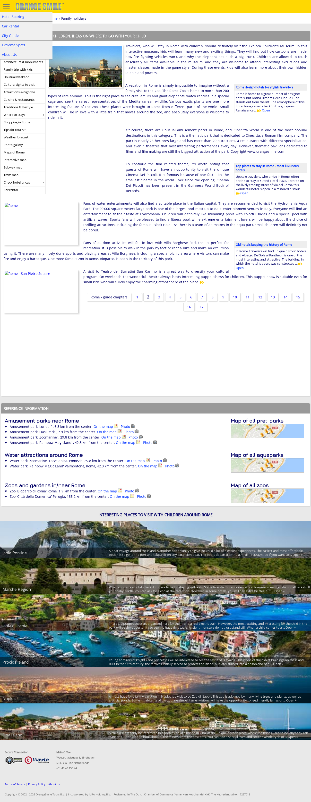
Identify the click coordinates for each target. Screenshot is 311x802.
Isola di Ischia (14, 625)
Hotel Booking (13, 16)
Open (265, 110)
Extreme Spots (13, 45)
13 (273, 297)
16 (189, 306)
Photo (126, 426)
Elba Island (12, 735)
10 (235, 297)
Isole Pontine (14, 553)
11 (248, 297)
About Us (9, 54)
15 (298, 297)
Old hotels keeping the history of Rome (264, 244)
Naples (9, 698)
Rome (53, 18)
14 (285, 297)
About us (54, 784)
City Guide (10, 35)
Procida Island (15, 662)
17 (202, 306)
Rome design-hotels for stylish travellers (264, 87)
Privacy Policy (36, 784)
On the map (104, 426)
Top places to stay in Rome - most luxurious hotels (267, 168)
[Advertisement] (84, 159)
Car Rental (10, 26)
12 (260, 297)
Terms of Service (15, 784)
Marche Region (16, 589)
